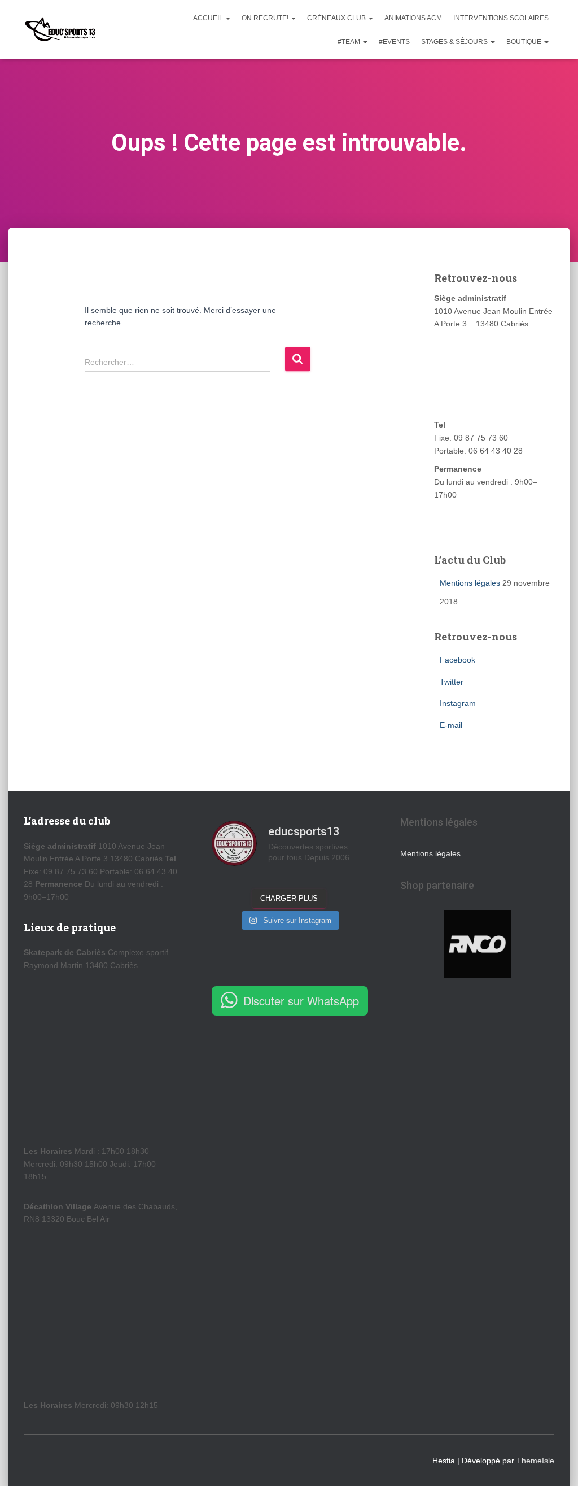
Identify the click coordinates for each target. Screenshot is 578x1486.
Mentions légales (470, 582)
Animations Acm (413, 18)
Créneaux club (337, 18)
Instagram (458, 703)
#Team (350, 42)
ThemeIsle (535, 1460)
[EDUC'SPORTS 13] (60, 29)
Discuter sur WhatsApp (301, 1000)
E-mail (451, 725)
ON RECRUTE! (266, 18)
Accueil (209, 18)
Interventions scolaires (501, 18)
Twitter (451, 681)
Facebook (457, 659)
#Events (394, 42)
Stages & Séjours (455, 42)
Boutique (524, 42)
